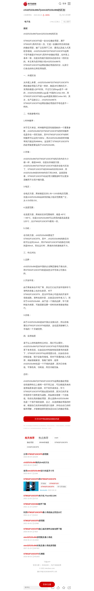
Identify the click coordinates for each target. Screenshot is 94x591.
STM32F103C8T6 (61, 442)
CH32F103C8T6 (33, 447)
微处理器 (30, 442)
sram (56, 438)
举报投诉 (49, 428)
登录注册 (36, 565)
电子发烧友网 (56, 565)
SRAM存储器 (44, 442)
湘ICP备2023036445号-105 (47, 571)
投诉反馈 (45, 565)
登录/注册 (47, 584)
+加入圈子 (66, 22)
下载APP (47, 562)
